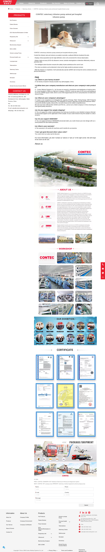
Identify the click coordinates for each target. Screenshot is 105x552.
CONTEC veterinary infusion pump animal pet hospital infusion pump (51, 9)
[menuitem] (32, 3)
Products (18, 9)
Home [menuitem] (21, 3)
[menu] (51, 3)
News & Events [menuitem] (69, 3)
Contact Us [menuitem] (80, 3)
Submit (86, 505)
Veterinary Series (26, 9)
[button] (32, 3)
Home (11, 9)
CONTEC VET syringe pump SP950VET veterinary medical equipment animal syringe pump (61, 483)
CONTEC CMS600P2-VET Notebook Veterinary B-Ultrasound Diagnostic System (58, 481)
